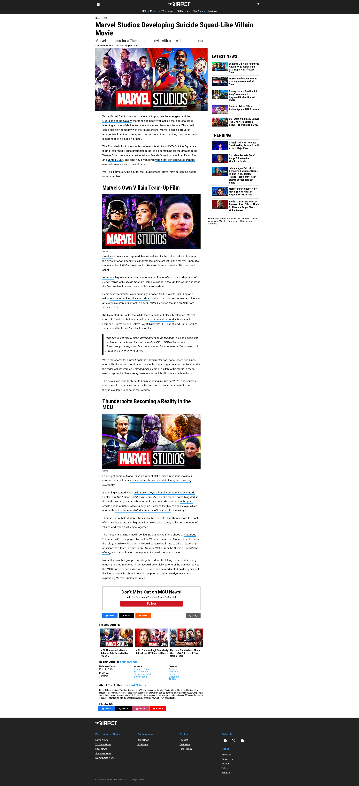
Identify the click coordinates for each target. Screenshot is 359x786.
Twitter (127, 315)
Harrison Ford (141, 671)
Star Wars (198, 11)
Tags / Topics (186, 749)
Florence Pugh (141, 669)
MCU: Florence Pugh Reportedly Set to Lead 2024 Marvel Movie (151, 652)
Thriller (172, 679)
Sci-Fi (172, 674)
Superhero (174, 677)
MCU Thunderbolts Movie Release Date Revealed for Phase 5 (114, 653)
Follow (108, 709)
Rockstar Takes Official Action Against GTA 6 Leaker (244, 108)
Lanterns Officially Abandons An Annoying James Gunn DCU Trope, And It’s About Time (244, 68)
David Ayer (190, 155)
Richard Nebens (105, 45)
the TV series (152, 303)
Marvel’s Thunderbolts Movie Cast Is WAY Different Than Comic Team (185, 653)
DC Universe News (105, 758)
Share (111, 616)
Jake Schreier (243, 218)
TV (162, 11)
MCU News (101, 749)
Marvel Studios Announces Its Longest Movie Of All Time (243, 81)
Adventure (174, 671)
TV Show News (103, 744)
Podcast (184, 740)
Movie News (101, 740)
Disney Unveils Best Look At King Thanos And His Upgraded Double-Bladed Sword (243, 95)
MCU (144, 11)
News (170, 11)
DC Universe (183, 11)
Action (172, 669)
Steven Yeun (140, 677)
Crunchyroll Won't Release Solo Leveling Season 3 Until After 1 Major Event (244, 145)
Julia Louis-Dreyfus (143, 674)
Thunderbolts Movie (225, 218)
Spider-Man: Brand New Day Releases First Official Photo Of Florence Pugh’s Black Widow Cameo (244, 206)
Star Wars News (103, 753)
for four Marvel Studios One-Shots (130, 298)
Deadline (107, 256)
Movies (153, 11)
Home (98, 18)
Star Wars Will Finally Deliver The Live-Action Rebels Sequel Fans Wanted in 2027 (244, 122)
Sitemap (226, 772)
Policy (225, 768)
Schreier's (108, 277)
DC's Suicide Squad (162, 319)
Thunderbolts (129, 661)
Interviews (211, 11)
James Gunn (115, 159)
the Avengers (173, 116)
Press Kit (226, 763)
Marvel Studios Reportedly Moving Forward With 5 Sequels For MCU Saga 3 (243, 191)
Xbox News (143, 740)
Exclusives (185, 744)
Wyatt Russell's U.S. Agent (158, 324)
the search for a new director (136, 360)
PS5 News (142, 744)
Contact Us (227, 759)
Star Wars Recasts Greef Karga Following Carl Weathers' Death (242, 158)
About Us (226, 754)
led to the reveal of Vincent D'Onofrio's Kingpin (143, 510)
